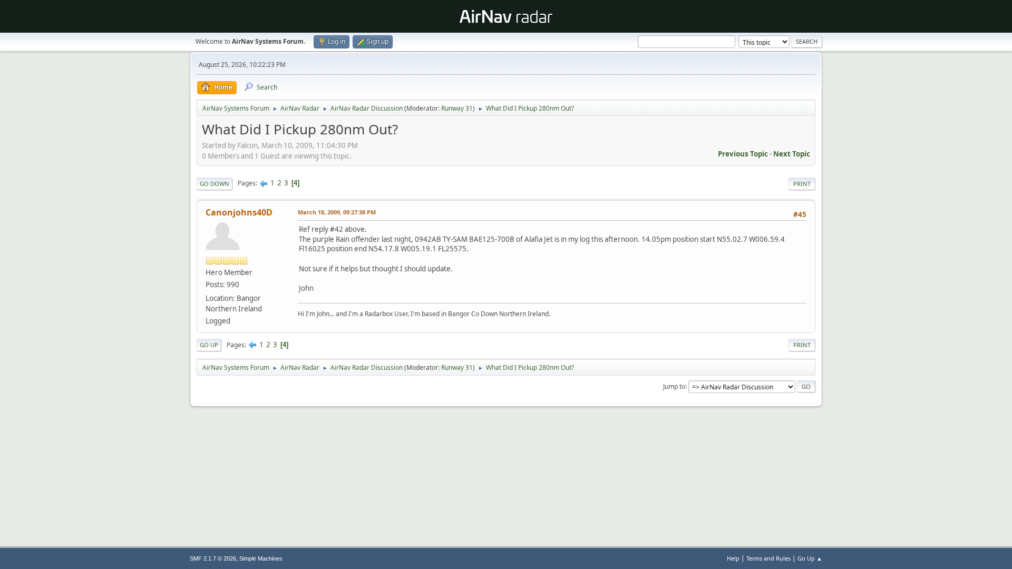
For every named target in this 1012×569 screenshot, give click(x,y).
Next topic (791, 154)
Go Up (209, 345)
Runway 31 (457, 108)
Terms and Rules (768, 558)
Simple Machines (261, 558)
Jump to (674, 385)
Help (733, 558)
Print (802, 184)
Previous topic (743, 154)
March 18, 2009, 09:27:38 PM (337, 212)
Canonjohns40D (239, 212)
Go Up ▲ (809, 558)
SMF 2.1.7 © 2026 (213, 558)
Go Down (214, 184)
